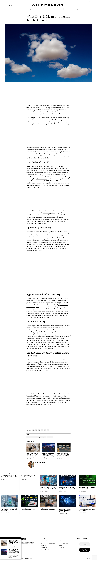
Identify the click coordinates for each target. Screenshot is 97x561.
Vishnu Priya (5, 479)
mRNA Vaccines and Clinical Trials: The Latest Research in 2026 (9, 477)
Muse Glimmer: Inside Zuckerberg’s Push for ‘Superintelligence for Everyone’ (65, 509)
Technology (35, 12)
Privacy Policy (44, 547)
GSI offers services (41, 179)
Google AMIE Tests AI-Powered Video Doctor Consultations (48, 508)
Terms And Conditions (46, 549)
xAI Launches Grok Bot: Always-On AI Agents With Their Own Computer (9, 509)
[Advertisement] (48, 94)
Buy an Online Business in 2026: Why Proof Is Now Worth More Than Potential (87, 509)
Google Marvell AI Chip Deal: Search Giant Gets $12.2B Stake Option (67, 489)
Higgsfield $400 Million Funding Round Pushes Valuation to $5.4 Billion (87, 489)
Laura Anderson (44, 491)
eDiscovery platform (49, 213)
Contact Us (43, 545)
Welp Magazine (40, 462)
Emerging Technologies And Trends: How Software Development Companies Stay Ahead (48, 455)
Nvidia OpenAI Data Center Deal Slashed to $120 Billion (28, 508)
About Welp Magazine (46, 540)
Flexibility (50, 437)
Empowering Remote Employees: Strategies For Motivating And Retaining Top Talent (32, 455)
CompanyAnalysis (41, 437)
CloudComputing (31, 437)
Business (28, 12)
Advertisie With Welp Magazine (48, 543)
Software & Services (63, 543)
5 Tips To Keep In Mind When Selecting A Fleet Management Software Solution (63, 455)
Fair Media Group (28, 558)
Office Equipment (63, 540)
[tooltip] (86, 1)
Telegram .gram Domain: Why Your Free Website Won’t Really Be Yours (48, 489)
